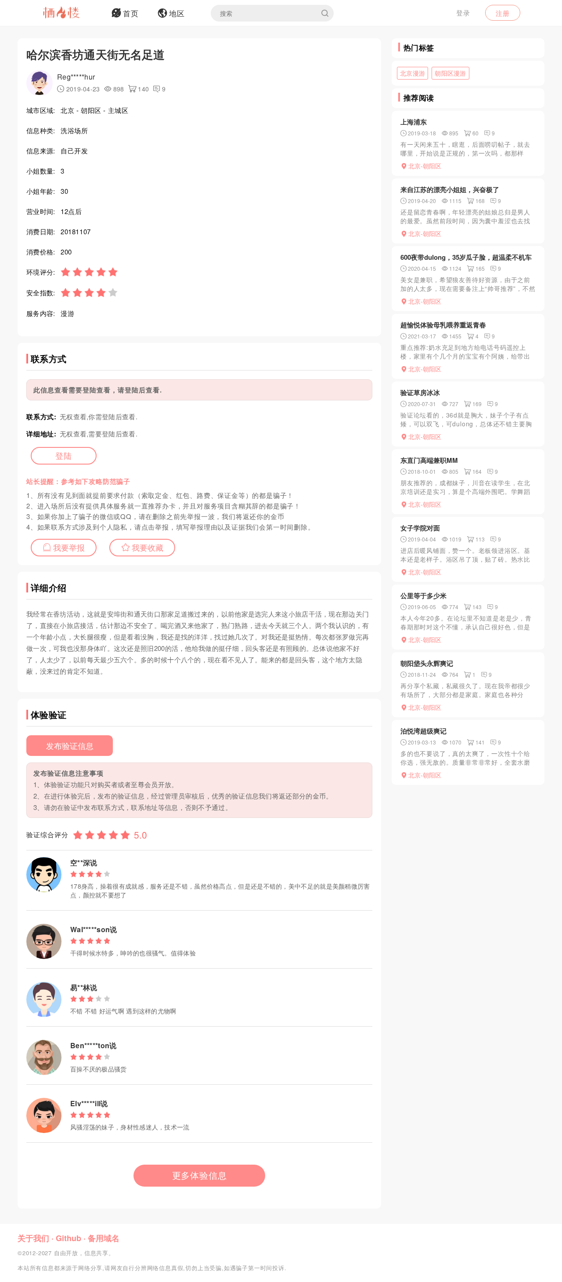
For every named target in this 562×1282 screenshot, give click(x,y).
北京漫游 (412, 73)
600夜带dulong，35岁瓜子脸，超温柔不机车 (466, 257)
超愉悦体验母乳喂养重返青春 (443, 325)
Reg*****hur (76, 77)
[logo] (72, 13)
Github (68, 1238)
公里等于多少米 (423, 595)
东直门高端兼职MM (429, 460)
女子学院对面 (420, 528)
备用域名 (103, 1238)
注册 (503, 13)
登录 (463, 12)
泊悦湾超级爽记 (423, 731)
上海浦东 (413, 122)
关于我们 (33, 1238)
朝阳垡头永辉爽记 (426, 663)
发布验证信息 (70, 745)
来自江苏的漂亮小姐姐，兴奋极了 (449, 189)
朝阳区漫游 (450, 73)
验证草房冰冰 (420, 392)
